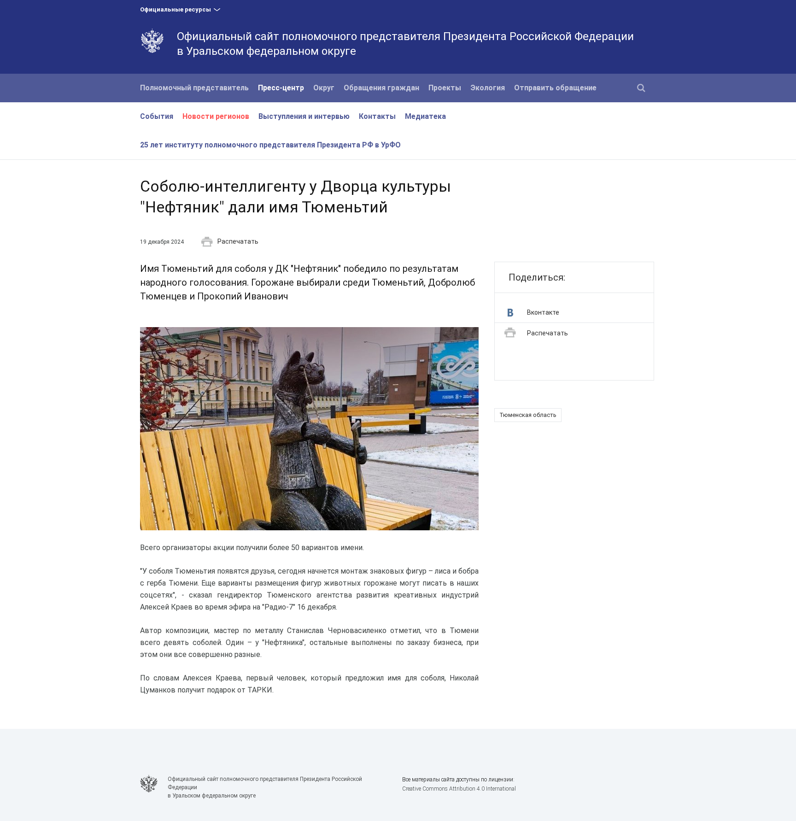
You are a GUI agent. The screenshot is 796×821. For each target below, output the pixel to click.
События (156, 116)
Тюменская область (527, 414)
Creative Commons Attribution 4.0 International (459, 789)
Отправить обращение (555, 87)
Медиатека (425, 116)
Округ (323, 87)
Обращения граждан (381, 87)
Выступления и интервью (304, 116)
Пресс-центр (281, 87)
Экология (487, 87)
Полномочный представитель (194, 87)
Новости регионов (215, 116)
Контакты (377, 116)
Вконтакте (543, 312)
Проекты (444, 87)
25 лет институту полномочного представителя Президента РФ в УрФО (270, 145)
